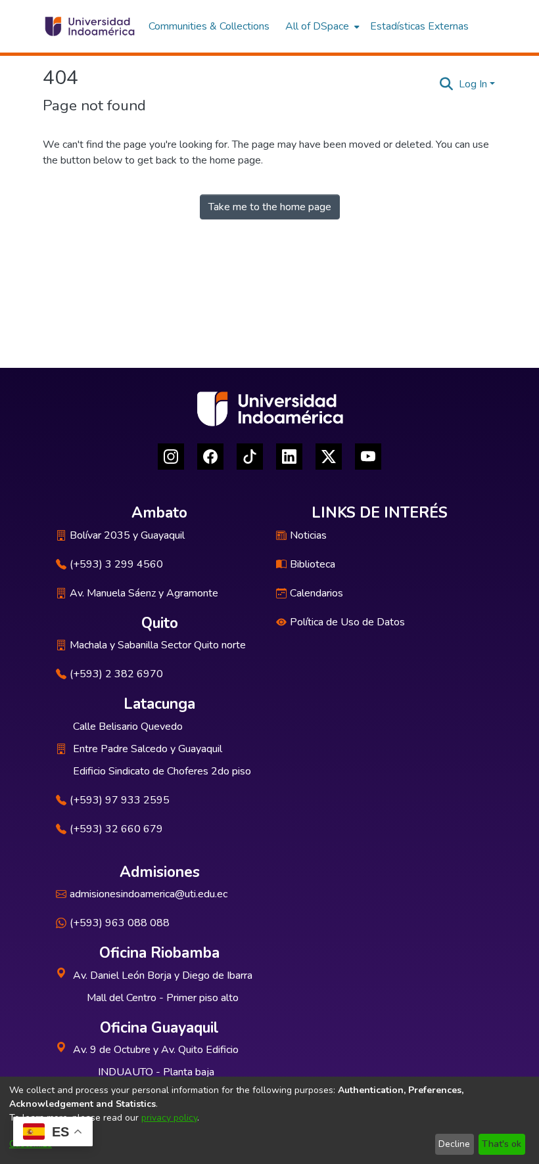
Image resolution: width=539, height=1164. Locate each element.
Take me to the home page (269, 207)
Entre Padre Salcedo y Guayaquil (147, 749)
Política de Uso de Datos (347, 622)
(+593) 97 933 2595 (120, 800)
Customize (30, 1144)
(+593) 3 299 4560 (116, 564)
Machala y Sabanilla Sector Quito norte (158, 645)
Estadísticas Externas (419, 26)
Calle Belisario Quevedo (128, 726)
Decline (454, 1144)
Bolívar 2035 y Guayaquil (127, 535)
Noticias (308, 535)
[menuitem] (321, 26)
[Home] (89, 26)
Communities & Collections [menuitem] (209, 26)
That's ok (501, 1144)
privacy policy (169, 1117)
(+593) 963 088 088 (120, 923)
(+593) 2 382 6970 (116, 674)
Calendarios (316, 593)
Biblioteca (312, 564)
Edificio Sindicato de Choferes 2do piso (162, 771)
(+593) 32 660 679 (116, 829)
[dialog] (269, 1120)
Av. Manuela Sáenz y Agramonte (144, 593)
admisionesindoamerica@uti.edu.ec (148, 894)
